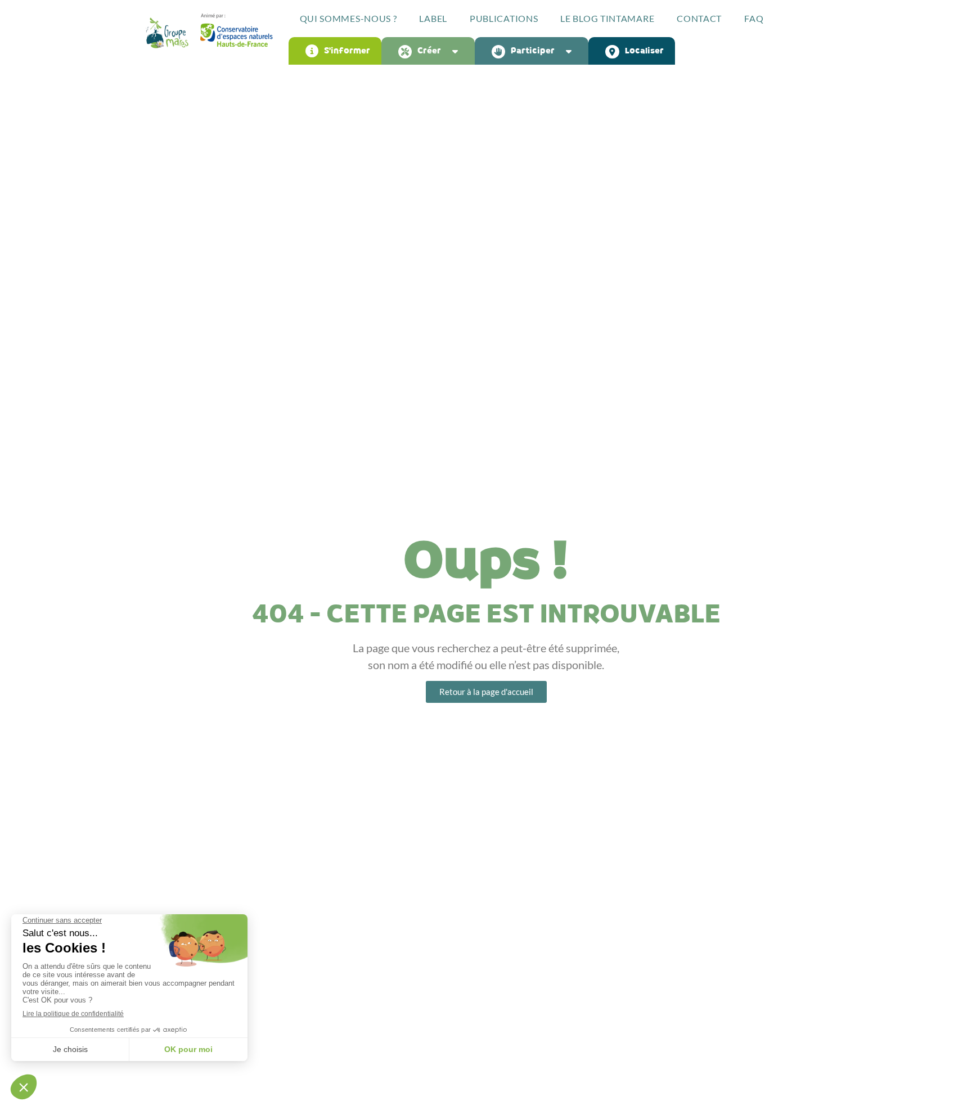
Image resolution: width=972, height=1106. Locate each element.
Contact (699, 18)
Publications (504, 18)
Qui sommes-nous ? (348, 18)
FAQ (753, 18)
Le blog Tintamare (607, 18)
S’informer (347, 50)
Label (433, 18)
